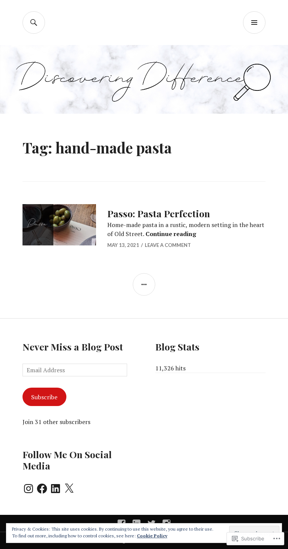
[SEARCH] (33, 22)
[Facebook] (42, 489)
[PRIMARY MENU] (254, 22)
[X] (69, 489)
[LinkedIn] (56, 489)
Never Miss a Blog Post (72, 346)
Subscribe (44, 397)
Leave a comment (168, 245)
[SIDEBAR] (144, 284)
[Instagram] (28, 489)
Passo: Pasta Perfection (158, 213)
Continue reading (171, 234)
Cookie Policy (152, 535)
